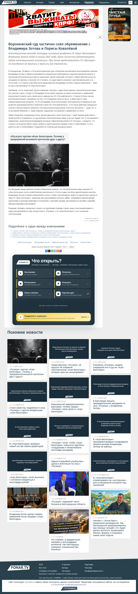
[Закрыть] (100, 37)
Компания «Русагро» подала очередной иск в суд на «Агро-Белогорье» (36, 235)
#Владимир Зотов (42, 242)
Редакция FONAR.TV (92, 218)
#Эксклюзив (85, 242)
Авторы (65, 568)
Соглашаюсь (70, 588)
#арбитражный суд (60, 242)
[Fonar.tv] (9, 2)
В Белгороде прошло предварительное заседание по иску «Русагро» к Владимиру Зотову (42, 237)
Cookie (29, 582)
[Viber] (60, 251)
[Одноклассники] (57, 251)
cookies (57, 578)
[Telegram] (55, 251)
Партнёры (89, 564)
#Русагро (74, 242)
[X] (49, 251)
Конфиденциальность (94, 571)
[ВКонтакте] (46, 251)
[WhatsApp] (52, 251)
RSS (41, 564)
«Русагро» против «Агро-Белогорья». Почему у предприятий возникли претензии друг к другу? (43, 231)
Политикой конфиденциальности (69, 584)
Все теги (42, 568)
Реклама (88, 568)
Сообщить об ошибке (48, 571)
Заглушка (66, 571)
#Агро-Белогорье (24, 242)
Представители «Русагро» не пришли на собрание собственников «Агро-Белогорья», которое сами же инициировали (51, 233)
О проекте (66, 564)
